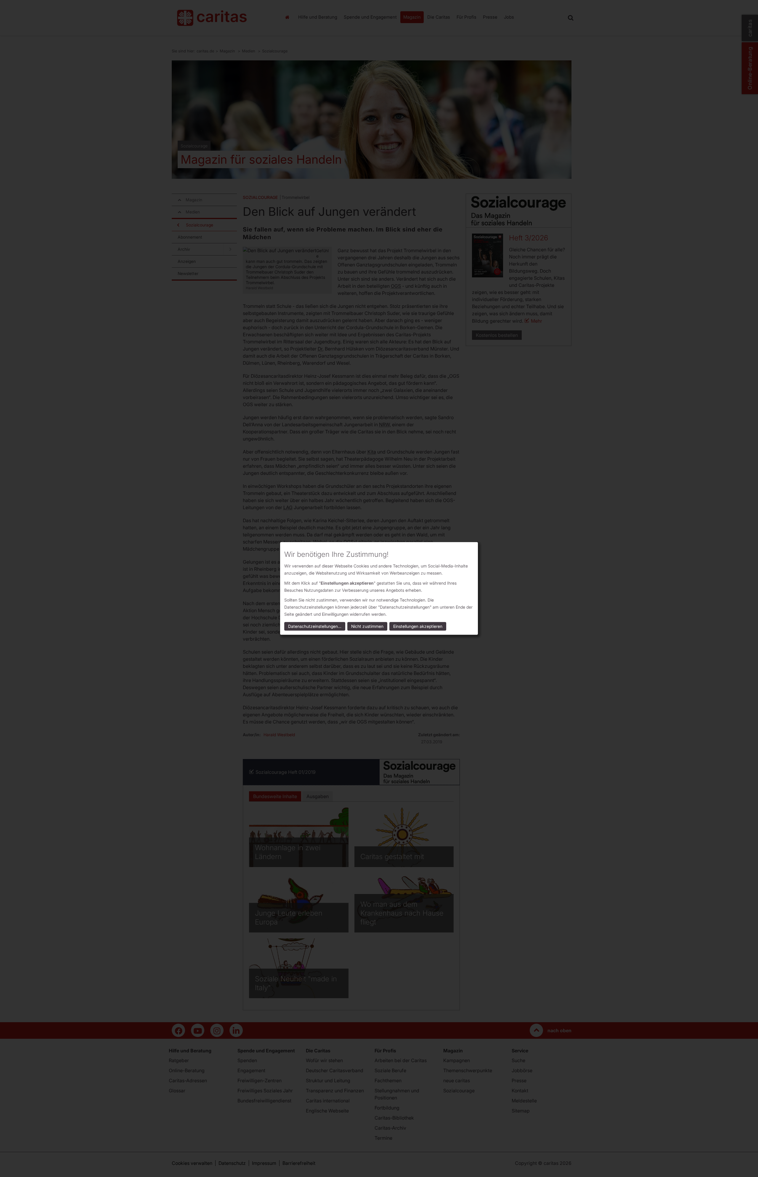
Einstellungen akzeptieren (417, 626)
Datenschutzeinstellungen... (314, 626)
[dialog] (379, 588)
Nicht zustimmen (367, 626)
